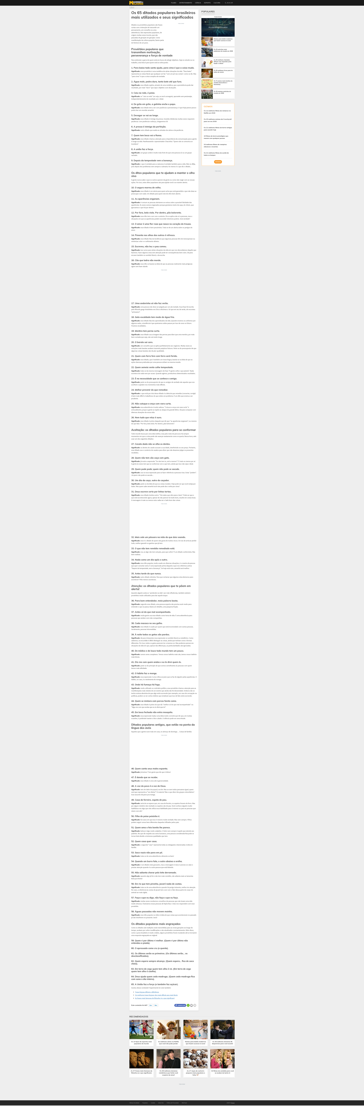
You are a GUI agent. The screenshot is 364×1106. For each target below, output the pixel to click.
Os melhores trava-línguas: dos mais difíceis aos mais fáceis (156, 995)
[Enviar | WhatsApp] (188, 1005)
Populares (145, 1103)
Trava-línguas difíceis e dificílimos (147, 992)
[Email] (191, 1005)
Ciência (198, 3)
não (156, 1005)
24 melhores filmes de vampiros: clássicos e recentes (215, 145)
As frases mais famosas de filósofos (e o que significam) (155, 998)
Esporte (207, 3)
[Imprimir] (194, 1005)
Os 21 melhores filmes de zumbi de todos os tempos (216, 154)
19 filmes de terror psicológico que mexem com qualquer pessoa (216, 137)
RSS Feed (184, 1103)
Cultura (217, 3)
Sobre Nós (161, 1103)
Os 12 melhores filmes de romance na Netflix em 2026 (217, 112)
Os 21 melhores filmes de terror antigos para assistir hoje (218, 129)
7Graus (233, 1103)
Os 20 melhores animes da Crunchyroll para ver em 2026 (217, 120)
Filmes (173, 3)
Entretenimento (185, 3)
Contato (153, 1103)
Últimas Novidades (134, 1103)
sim (150, 1005)
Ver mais (218, 161)
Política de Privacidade (173, 1103)
